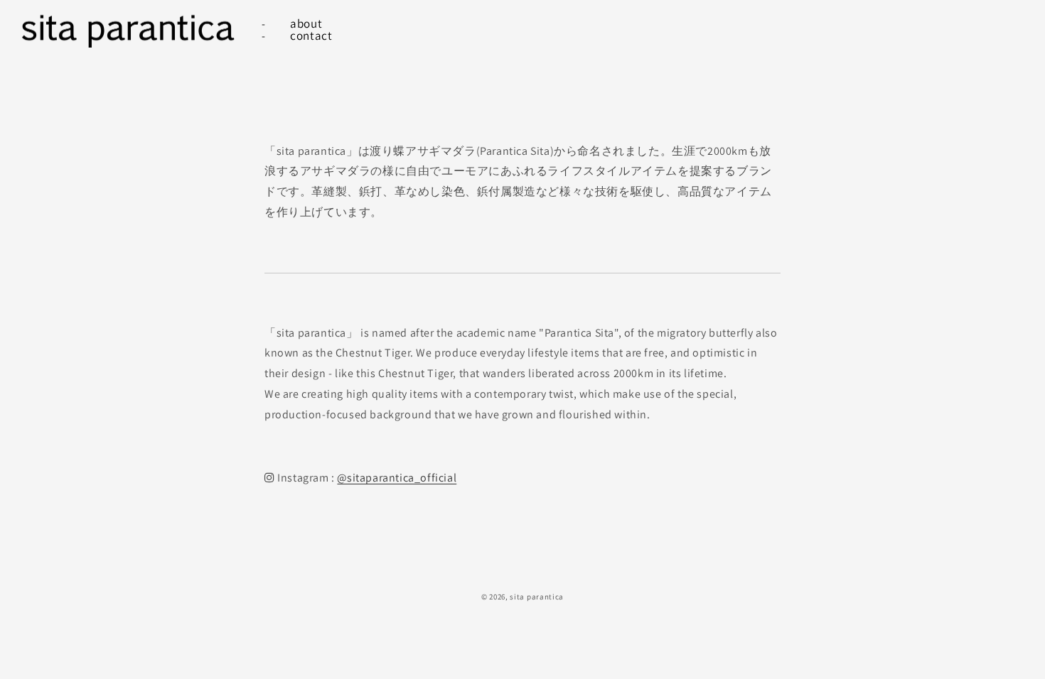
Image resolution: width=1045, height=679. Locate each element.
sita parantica (537, 597)
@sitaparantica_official (396, 477)
